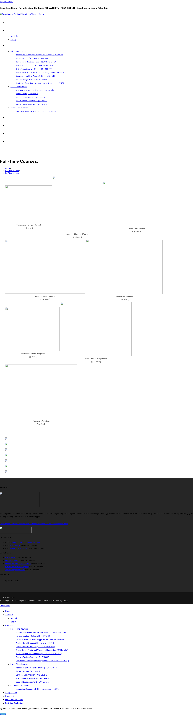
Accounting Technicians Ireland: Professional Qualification (41, 632)
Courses (9, 625)
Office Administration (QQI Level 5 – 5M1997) (35, 646)
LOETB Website (11, 558)
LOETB (65, 601)
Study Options (11, 692)
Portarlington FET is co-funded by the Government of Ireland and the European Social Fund (34, 524)
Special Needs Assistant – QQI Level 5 (32, 678)
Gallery (13, 622)
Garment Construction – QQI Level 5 (31, 675)
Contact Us (10, 696)
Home (8, 611)
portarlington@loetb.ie (18, 548)
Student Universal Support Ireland (18, 564)
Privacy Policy (10, 597)
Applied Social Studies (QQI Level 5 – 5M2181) (35, 643)
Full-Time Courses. (12, 173)
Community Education (20, 685)
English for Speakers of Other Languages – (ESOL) (37, 689)
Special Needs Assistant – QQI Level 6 (32, 682)
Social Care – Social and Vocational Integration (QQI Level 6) (42, 650)
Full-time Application (14, 699)
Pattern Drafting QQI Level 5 (28, 671)
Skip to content (6, 2)
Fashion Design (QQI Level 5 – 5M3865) (32, 657)
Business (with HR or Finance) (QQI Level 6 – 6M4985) (39, 653)
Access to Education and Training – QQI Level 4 (36, 668)
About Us (9, 615)
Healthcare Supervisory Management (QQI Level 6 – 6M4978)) (42, 661)
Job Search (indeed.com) (15, 570)
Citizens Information (12, 561)
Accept (3, 714)
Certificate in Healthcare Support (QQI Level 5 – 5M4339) (40, 639)
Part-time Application (14, 703)
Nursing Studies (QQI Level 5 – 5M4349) (33, 636)
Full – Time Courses (19, 629)
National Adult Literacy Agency (16, 567)
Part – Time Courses (19, 664)
